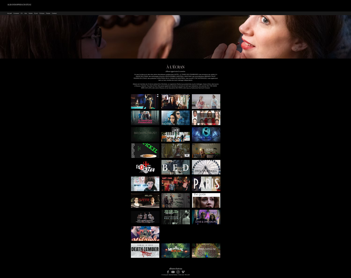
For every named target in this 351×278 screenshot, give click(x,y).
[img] (206, 167)
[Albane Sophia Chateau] (173, 272)
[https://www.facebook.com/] (168, 272)
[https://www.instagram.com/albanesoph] (178, 272)
